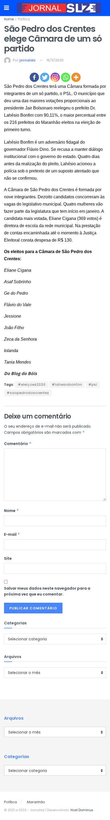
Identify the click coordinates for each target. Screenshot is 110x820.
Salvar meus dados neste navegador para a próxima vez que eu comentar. (47, 591)
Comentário (18, 443)
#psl (92, 384)
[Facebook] (34, 77)
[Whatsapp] (65, 77)
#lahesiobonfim (67, 384)
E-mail (12, 534)
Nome (11, 510)
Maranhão (36, 802)
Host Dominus (81, 810)
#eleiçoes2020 (32, 384)
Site (8, 558)
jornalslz (27, 60)
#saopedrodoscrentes (28, 393)
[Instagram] (55, 77)
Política (24, 19)
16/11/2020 (55, 60)
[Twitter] (44, 77)
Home (9, 19)
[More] (76, 77)
